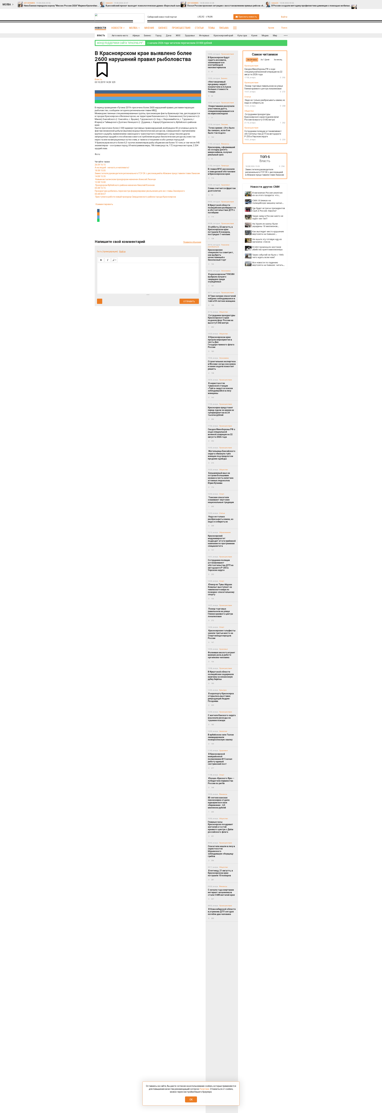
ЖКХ (178, 35)
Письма (224, 27)
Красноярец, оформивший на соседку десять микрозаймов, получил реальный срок (221, 151)
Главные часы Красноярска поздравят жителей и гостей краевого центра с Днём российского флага (220, 827)
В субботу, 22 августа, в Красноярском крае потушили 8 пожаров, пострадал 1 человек (220, 231)
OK (191, 1099)
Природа (225, 166)
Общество (223, 312)
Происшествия (181, 27)
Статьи (199, 27)
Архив (271, 28)
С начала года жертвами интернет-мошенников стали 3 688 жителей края (221, 892)
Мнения (149, 27)
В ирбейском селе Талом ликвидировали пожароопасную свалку (221, 737)
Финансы (225, 144)
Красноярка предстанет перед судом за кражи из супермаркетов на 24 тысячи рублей (221, 411)
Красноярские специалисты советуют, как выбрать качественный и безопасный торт (221, 255)
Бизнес (162, 27)
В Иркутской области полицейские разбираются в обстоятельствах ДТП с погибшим (222, 209)
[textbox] (148, 278)
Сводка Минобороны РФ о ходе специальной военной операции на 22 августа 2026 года (221, 433)
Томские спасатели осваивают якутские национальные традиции (221, 500)
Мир (275, 35)
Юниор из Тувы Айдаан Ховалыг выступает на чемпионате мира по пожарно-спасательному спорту (221, 589)
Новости (116, 27)
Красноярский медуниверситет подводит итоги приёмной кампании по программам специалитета (222, 541)
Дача (168, 35)
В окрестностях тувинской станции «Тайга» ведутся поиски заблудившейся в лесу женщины (220, 388)
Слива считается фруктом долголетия (222, 189)
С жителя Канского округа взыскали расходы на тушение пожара (222, 718)
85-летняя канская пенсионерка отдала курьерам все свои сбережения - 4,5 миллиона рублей (218, 802)
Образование (225, 532)
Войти (122, 251)
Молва (133, 27)
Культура (242, 35)
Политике (204, 1089)
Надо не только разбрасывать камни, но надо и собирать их (220, 519)
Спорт (221, 494)
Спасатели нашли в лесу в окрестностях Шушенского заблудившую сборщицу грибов (221, 851)
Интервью (204, 35)
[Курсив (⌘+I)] (108, 260)
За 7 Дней (265, 59)
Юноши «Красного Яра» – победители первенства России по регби (221, 781)
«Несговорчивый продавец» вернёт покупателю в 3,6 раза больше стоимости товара (219, 87)
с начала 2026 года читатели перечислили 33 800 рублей (154, 42)
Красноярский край (223, 35)
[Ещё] (285, 35)
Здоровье (190, 35)
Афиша (136, 35)
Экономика (226, 271)
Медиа (265, 35)
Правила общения (192, 242)
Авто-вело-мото (120, 35)
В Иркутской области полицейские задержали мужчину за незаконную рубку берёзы (221, 675)
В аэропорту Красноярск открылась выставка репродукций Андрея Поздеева (221, 697)
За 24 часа (252, 59)
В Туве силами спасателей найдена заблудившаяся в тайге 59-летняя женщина (222, 298)
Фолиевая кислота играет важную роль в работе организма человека (221, 655)
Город (158, 35)
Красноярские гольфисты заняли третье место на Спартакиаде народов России (221, 634)
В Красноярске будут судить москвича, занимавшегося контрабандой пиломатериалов (219, 62)
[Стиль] (114, 260)
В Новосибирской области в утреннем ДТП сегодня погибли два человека (222, 911)
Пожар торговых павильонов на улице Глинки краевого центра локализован (220, 612)
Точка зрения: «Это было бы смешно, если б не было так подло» (221, 130)
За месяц (278, 59)
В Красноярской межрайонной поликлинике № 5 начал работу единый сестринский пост (220, 759)
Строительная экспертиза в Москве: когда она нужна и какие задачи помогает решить (222, 365)
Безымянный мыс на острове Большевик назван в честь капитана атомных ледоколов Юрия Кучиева (220, 478)
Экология (223, 731)
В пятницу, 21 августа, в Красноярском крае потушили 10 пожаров (220, 873)
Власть (101, 35)
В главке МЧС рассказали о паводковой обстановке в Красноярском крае (221, 171)
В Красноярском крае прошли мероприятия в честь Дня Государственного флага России (221, 342)
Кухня (254, 35)
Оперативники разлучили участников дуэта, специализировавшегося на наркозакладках (221, 110)
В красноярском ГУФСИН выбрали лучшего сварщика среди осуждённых (221, 278)
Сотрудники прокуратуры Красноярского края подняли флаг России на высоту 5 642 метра (221, 319)
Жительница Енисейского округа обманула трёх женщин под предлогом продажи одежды (221, 455)
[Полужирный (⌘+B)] (101, 260)
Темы (211, 27)
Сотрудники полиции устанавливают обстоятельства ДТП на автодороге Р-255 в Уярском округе (220, 565)
